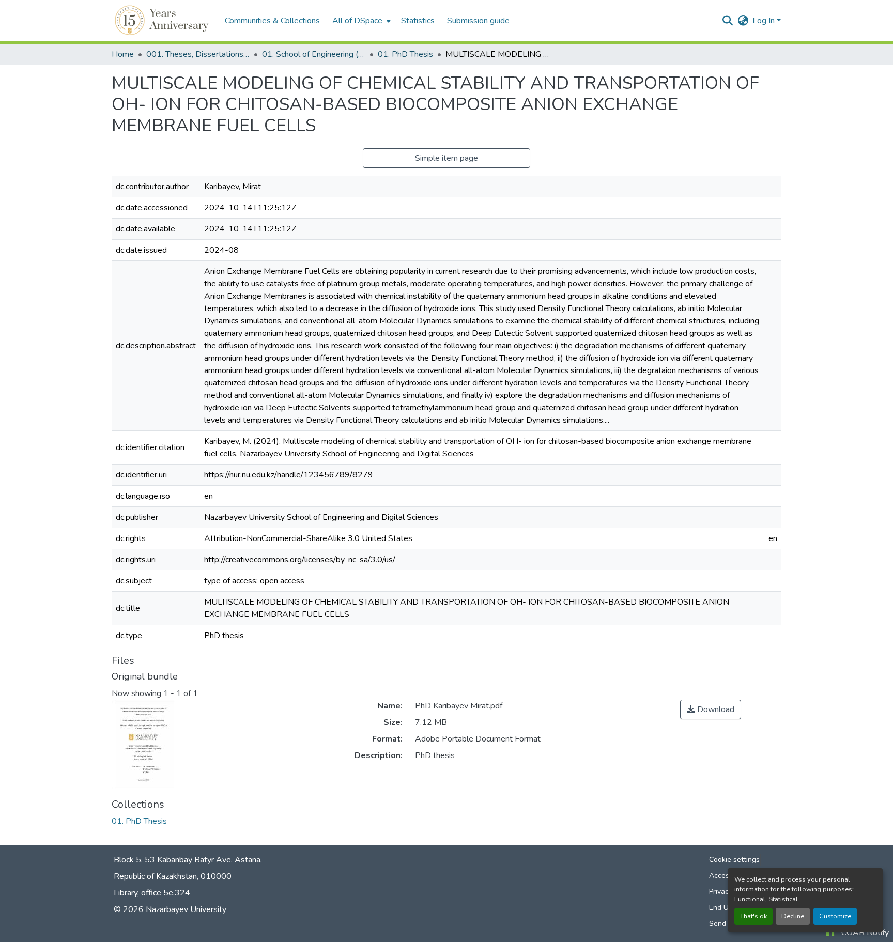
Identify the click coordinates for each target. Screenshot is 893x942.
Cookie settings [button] (734, 859)
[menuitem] (360, 21)
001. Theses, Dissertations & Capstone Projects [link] (198, 54)
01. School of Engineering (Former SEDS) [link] (313, 54)
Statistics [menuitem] (418, 20)
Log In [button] (764, 20)
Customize (835, 916)
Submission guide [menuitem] (478, 20)
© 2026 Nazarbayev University (170, 909)
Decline (792, 916)
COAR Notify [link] (865, 932)
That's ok (753, 916)
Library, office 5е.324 (152, 893)
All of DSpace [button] (357, 20)
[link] (710, 709)
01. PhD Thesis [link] (405, 54)
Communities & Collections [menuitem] (272, 20)
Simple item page (446, 158)
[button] (163, 21)
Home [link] (123, 54)
